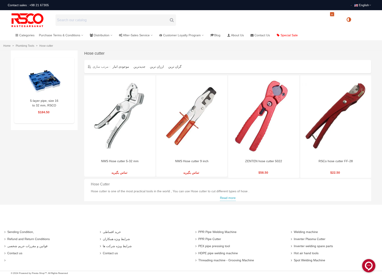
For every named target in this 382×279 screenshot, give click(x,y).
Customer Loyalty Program (182, 35)
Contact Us (262, 35)
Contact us (14, 253)
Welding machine (306, 232)
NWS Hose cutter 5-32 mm (120, 161)
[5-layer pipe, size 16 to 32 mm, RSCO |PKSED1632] (44, 79)
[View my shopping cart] (336, 20)
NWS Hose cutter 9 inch (191, 161)
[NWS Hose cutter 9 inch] (191, 116)
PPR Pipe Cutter (209, 239)
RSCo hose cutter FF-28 (336, 161)
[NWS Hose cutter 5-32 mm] (119, 116)
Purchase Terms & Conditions (59, 35)
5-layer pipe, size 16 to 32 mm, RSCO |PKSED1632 (44, 105)
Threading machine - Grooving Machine (226, 260)
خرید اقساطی (112, 232)
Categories (26, 35)
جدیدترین (139, 66)
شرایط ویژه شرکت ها (117, 246)
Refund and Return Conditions (28, 239)
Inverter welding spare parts (313, 246)
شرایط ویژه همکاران (116, 239)
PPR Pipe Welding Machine (217, 232)
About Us (237, 35)
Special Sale (289, 35)
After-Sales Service (136, 35)
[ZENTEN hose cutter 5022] (263, 116)
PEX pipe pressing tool (214, 246)
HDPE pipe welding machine (218, 253)
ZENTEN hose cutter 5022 (263, 161)
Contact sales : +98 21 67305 (28, 5)
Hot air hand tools (306, 253)
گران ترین (174, 66)
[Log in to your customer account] (363, 20)
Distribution (101, 35)
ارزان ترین (157, 66)
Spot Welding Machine (309, 260)
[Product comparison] (350, 20)
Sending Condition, (20, 232)
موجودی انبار (121, 66)
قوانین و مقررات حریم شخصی (27, 246)
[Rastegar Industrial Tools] (32, 20)
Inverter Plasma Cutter (309, 239)
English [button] (364, 5)
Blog (217, 35)
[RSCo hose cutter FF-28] (335, 116)
